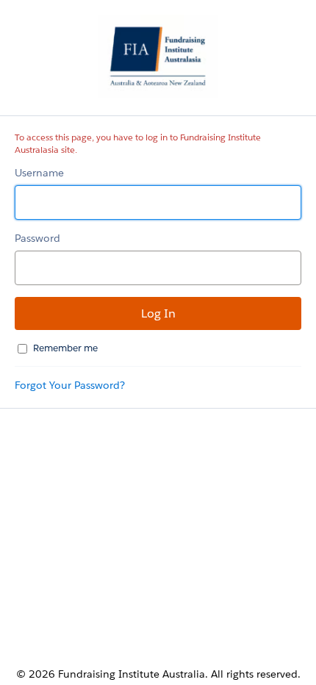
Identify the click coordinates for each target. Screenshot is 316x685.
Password (37, 238)
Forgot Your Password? (70, 385)
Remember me (65, 348)
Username (39, 172)
